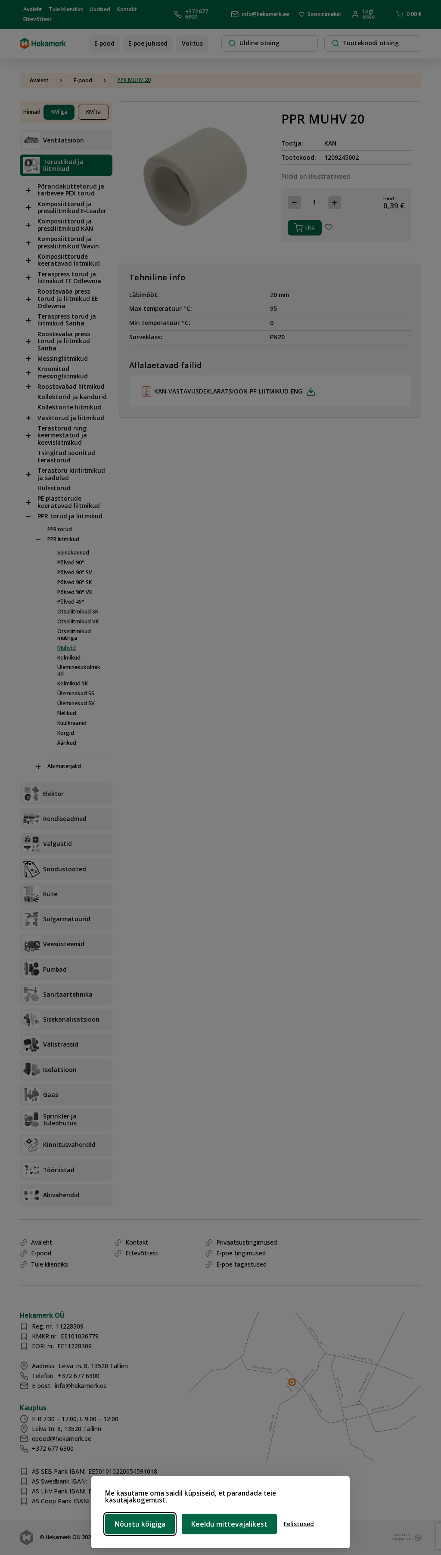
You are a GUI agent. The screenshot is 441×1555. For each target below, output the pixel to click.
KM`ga (59, 111)
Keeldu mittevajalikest (229, 1524)
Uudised (100, 8)
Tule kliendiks (66, 8)
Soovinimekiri (324, 14)
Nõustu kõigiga (140, 1524)
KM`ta (93, 111)
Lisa (310, 227)
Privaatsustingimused (246, 1242)
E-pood (104, 43)
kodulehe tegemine (400, 1537)
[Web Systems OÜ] (416, 1537)
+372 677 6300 (196, 14)
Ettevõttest (37, 19)
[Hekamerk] (43, 46)
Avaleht (32, 8)
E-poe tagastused (241, 1264)
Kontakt (127, 8)
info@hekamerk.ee (265, 14)
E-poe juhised (148, 43)
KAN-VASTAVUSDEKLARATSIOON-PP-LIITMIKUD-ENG (228, 391)
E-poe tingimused (241, 1253)
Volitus (192, 43)
